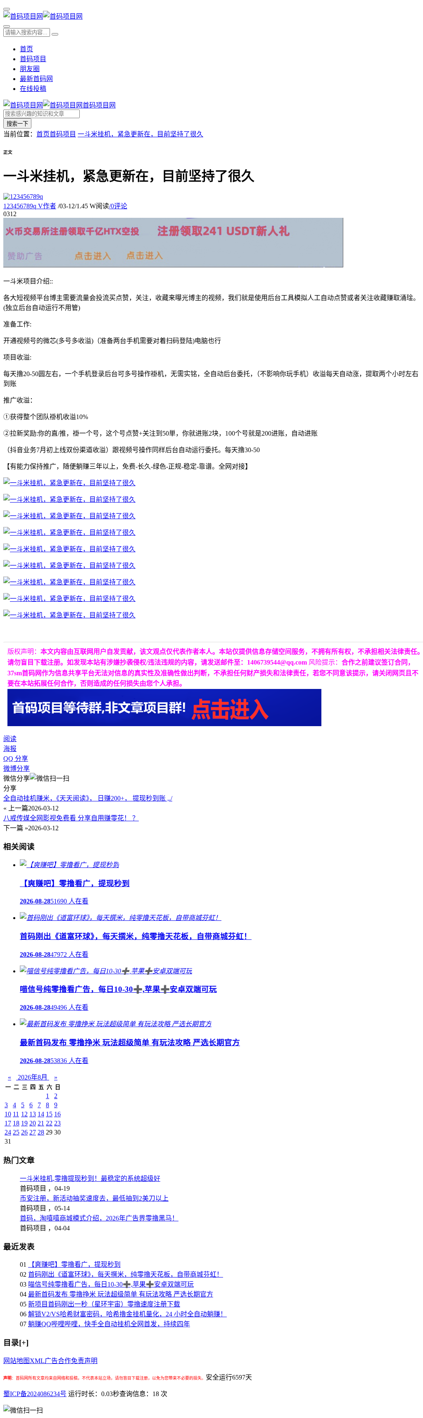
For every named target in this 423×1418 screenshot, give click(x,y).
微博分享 (16, 768)
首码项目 (33, 58)
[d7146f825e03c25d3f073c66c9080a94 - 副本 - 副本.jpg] (69, 549)
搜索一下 (17, 124)
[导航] (6, 9)
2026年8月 (32, 1077)
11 (16, 1114)
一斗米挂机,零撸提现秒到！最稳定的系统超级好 (90, 1178)
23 (57, 1123)
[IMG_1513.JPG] (69, 598)
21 (41, 1123)
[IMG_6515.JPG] (69, 516)
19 (24, 1123)
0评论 (118, 206)
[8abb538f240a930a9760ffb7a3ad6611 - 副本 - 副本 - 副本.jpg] (69, 532)
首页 (26, 48)
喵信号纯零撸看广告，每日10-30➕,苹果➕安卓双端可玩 (111, 1284)
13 (32, 1114)
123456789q (29, 206)
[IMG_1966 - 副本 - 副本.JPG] (69, 615)
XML (37, 1360)
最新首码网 (36, 78)
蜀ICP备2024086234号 (35, 1393)
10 (8, 1114)
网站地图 (16, 1360)
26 (24, 1132)
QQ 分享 (15, 758)
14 (41, 1114)
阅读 (10, 738)
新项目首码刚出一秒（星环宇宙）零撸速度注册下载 (104, 1304)
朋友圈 (30, 68)
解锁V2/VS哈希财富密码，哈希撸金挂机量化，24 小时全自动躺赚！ (127, 1314)
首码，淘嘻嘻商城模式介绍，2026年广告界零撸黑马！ (99, 1218)
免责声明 (84, 1360)
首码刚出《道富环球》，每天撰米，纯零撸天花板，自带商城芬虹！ (125, 1274)
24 (8, 1132)
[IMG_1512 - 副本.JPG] (69, 582)
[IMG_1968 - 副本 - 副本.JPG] (69, 499)
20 (32, 1123)
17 (8, 1123)
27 (32, 1132)
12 (24, 1114)
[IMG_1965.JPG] (69, 482)
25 (16, 1132)
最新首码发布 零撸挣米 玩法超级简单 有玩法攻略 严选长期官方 (120, 1294)
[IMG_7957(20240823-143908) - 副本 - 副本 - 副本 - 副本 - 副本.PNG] (69, 565)
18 (16, 1123)
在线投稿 (33, 88)
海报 (10, 748)
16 (57, 1114)
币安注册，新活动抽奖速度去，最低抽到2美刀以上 (94, 1198)
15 (49, 1114)
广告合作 (58, 1360)
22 (49, 1123)
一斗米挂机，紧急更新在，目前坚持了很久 (140, 134)
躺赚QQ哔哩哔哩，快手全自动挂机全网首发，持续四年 (109, 1323)
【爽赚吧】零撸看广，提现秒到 (74, 1264)
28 (41, 1132)
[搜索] (6, 26)
